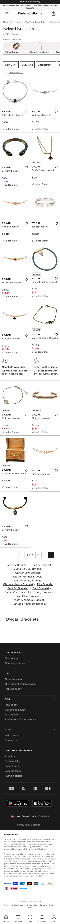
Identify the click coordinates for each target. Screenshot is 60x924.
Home (6, 22)
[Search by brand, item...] (6, 13)
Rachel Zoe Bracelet (16, 592)
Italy (30, 907)
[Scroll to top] (51, 555)
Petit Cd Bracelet (17, 588)
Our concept (12, 658)
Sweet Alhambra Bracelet (28, 600)
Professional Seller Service (20, 719)
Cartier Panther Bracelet (28, 577)
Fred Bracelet (40, 588)
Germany (43, 905)
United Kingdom (18, 905)
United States (32, 905)
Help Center (12, 735)
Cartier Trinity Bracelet (28, 581)
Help (8, 730)
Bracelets (54, 22)
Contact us (11, 740)
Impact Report (13, 766)
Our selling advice (15, 709)
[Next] (39, 555)
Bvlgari (17, 22)
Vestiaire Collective (18, 750)
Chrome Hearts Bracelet (18, 584)
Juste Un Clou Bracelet (28, 569)
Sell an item (11, 714)
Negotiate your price (14, 367)
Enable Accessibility (30, 1)
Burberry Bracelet (16, 565)
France (7, 905)
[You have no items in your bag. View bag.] (54, 13)
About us (10, 756)
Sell (8, 699)
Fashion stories (13, 776)
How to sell (11, 705)
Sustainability (13, 761)
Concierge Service (15, 663)
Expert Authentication (46, 367)
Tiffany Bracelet (43, 592)
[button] (54, 13)
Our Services (13, 652)
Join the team (13, 771)
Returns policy (13, 689)
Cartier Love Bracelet (28, 573)
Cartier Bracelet (41, 565)
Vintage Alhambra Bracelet (29, 604)
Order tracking (13, 679)
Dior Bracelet (45, 584)
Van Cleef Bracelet (28, 596)
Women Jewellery (35, 22)
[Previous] (21, 555)
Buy (7, 673)
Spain (51, 905)
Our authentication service (20, 684)
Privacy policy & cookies (28, 824)
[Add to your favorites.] (26, 112)
